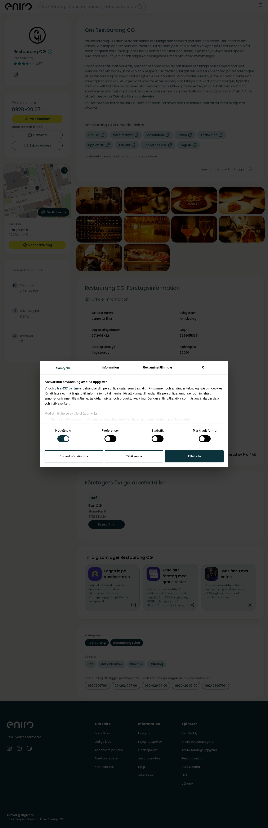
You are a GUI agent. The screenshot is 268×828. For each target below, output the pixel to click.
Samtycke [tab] (63, 368)
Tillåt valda (134, 456)
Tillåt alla (194, 456)
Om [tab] (204, 367)
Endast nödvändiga (73, 456)
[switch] (110, 438)
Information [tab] (110, 367)
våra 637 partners (68, 388)
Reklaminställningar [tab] (157, 367)
